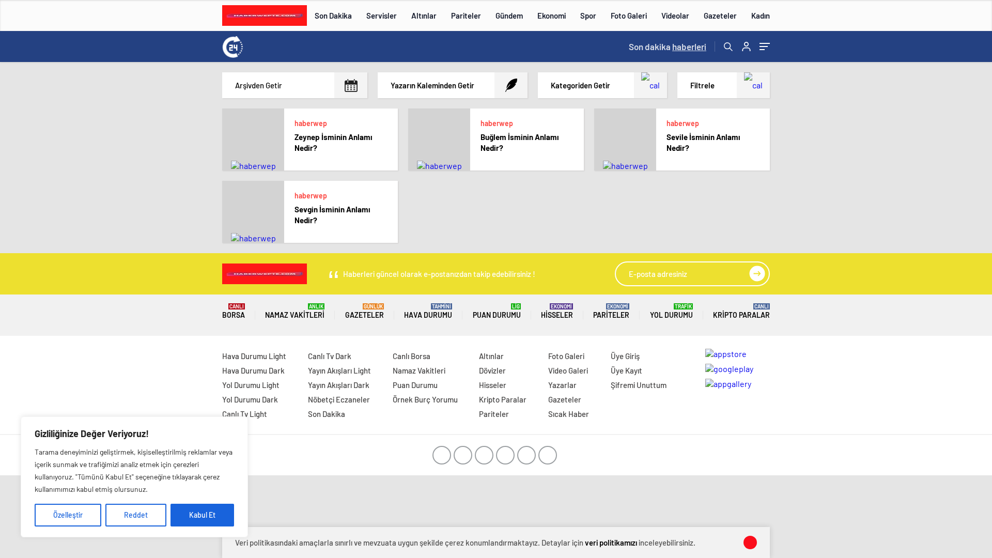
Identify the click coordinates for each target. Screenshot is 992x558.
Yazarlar (562, 385)
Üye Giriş (625, 356)
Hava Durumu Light (254, 356)
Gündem (509, 15)
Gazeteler (720, 15)
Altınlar (424, 15)
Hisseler (557, 311)
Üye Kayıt (626, 370)
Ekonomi (551, 15)
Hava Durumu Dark (253, 370)
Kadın (760, 15)
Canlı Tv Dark (329, 356)
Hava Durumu (428, 311)
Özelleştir (68, 514)
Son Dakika (333, 15)
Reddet (136, 514)
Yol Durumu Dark (250, 399)
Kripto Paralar (741, 311)
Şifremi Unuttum (639, 385)
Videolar (675, 15)
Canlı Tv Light (244, 414)
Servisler (381, 15)
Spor (588, 15)
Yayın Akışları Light (339, 370)
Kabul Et (202, 514)
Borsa (233, 311)
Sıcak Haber (568, 414)
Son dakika (667, 46)
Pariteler (466, 15)
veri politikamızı (611, 542)
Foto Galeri (629, 15)
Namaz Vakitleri (294, 311)
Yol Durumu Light (251, 385)
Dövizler (492, 370)
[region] (134, 476)
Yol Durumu (671, 311)
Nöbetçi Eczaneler (339, 399)
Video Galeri (568, 370)
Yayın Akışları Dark (338, 385)
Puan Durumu (497, 311)
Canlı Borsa (411, 356)
